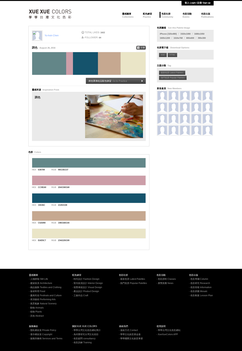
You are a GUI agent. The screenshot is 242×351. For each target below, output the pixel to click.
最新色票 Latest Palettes (172, 72)
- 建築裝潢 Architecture (40, 283)
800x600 (190, 38)
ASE (163, 55)
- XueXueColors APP (167, 334)
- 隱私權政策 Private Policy (42, 330)
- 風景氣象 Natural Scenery (43, 303)
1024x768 (178, 38)
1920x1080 (185, 34)
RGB (53, 170)
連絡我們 (123, 326)
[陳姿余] (196, 130)
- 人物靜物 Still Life (38, 279)
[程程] (207, 130)
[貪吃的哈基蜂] (207, 107)
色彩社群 (166, 13)
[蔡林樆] (196, 95)
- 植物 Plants (35, 311)
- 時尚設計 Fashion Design (85, 279)
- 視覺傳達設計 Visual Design (87, 287)
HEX (34, 170)
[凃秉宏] (173, 119)
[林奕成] (196, 119)
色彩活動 (187, 13)
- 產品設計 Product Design (85, 291)
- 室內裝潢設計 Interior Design (87, 283)
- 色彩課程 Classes (166, 279)
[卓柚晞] (185, 107)
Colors (37, 152)
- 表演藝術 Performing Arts (42, 299)
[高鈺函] (173, 95)
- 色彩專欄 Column (198, 279)
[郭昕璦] (196, 107)
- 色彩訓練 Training (82, 342)
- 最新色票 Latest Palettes (132, 279)
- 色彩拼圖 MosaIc (198, 291)
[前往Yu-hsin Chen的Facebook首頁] (38, 35)
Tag (169, 65)
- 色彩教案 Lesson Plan (201, 295)
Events (186, 17)
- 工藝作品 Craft (80, 295)
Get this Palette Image (179, 28)
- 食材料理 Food (37, 291)
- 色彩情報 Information (200, 287)
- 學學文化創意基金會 (130, 334)
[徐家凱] (185, 130)
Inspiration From (51, 90)
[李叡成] (162, 119)
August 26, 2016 (47, 48)
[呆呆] (185, 119)
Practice (147, 17)
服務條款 (33, 326)
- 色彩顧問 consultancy (83, 338)
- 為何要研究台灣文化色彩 (85, 334)
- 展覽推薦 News (165, 283)
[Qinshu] (185, 95)
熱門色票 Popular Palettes (173, 78)
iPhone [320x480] (168, 34)
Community (167, 17)
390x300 (202, 38)
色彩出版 (205, 13)
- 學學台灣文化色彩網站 (169, 330)
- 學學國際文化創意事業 (131, 338)
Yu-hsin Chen (52, 35)
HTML (172, 55)
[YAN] (207, 95)
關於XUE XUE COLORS (84, 326)
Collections (127, 17)
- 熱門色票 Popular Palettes (133, 283)
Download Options (179, 47)
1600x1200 (165, 38)
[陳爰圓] (207, 119)
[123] (162, 107)
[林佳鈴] (162, 130)
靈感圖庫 (126, 13)
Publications (207, 17)
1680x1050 (199, 34)
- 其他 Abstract (36, 316)
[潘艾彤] (173, 130)
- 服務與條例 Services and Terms (45, 338)
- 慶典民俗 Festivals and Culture (45, 295)
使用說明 (161, 326)
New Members (175, 88)
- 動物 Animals (36, 307)
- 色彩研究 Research (199, 283)
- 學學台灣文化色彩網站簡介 (86, 330)
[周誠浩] (173, 107)
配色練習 (147, 13)
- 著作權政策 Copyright (40, 334)
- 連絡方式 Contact (128, 330)
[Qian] (162, 95)
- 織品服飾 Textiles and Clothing (45, 287)
